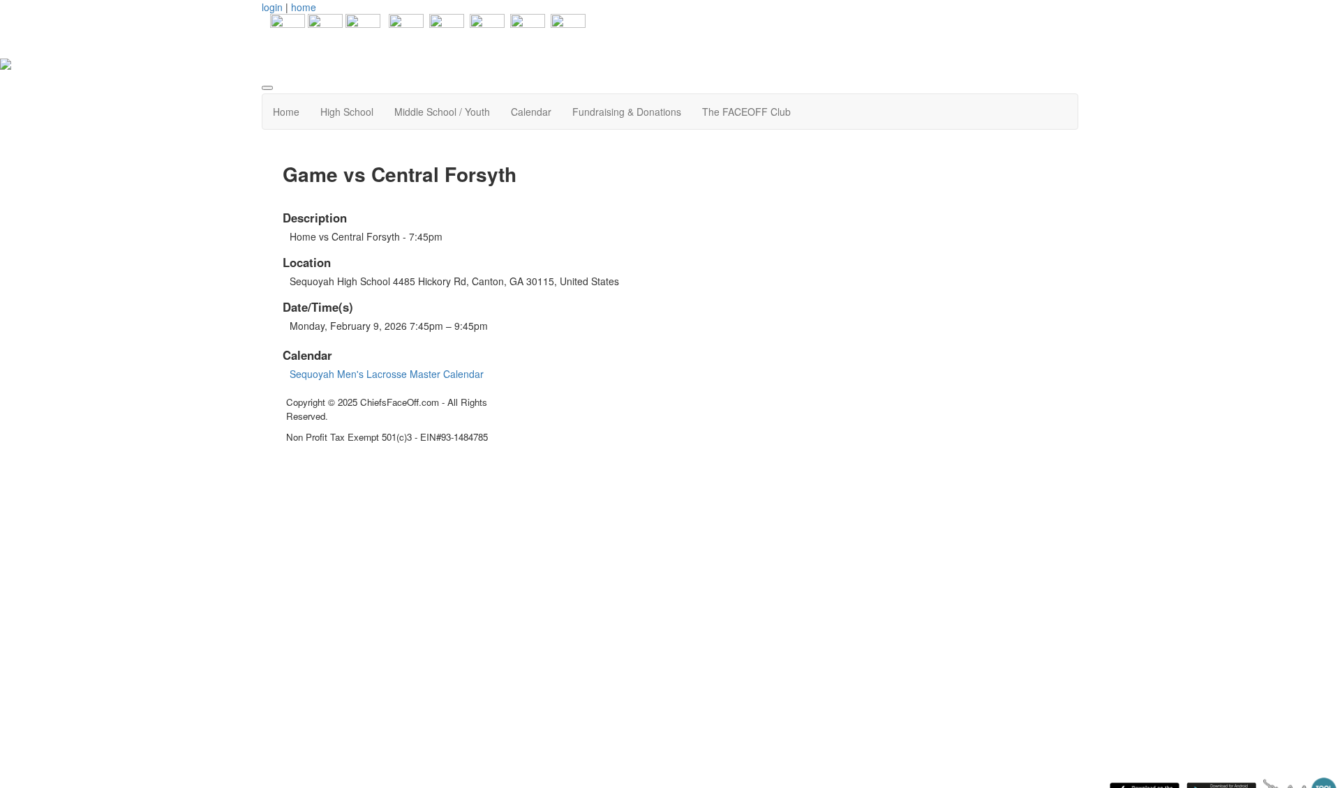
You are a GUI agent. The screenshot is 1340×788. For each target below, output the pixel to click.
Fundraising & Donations (626, 112)
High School (346, 112)
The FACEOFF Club (746, 112)
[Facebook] (283, 30)
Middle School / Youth (442, 112)
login (272, 7)
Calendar (531, 112)
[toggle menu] (267, 88)
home (303, 7)
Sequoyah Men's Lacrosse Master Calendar (387, 374)
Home (286, 112)
